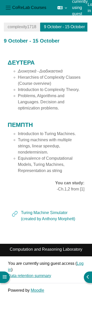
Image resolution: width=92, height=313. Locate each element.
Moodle (37, 290)
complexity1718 (22, 27)
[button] (62, 7)
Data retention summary (29, 276)
